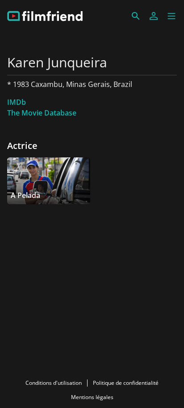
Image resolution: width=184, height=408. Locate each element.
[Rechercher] (136, 16)
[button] (171, 16)
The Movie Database (41, 113)
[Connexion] (154, 16)
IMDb (16, 102)
